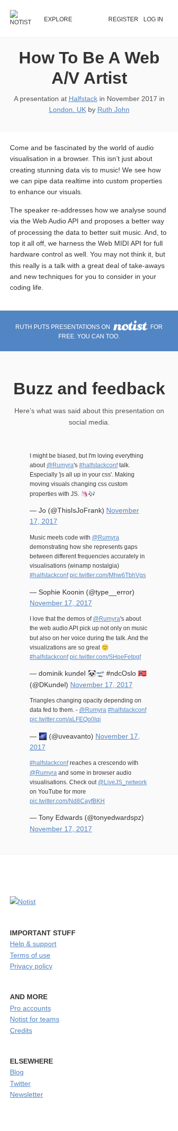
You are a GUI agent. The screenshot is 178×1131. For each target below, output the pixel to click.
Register (123, 19)
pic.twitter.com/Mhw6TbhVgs (108, 575)
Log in (153, 19)
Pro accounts (30, 1008)
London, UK (67, 109)
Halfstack (83, 99)
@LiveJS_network (122, 782)
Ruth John (113, 109)
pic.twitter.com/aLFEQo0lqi (65, 719)
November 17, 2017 (61, 603)
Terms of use (30, 955)
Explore (58, 19)
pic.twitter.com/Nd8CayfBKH (67, 801)
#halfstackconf (98, 465)
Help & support (33, 944)
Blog (17, 1072)
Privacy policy (31, 966)
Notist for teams (34, 1019)
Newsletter (26, 1094)
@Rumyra (60, 465)
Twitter (20, 1083)
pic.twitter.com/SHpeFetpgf (105, 656)
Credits (21, 1030)
